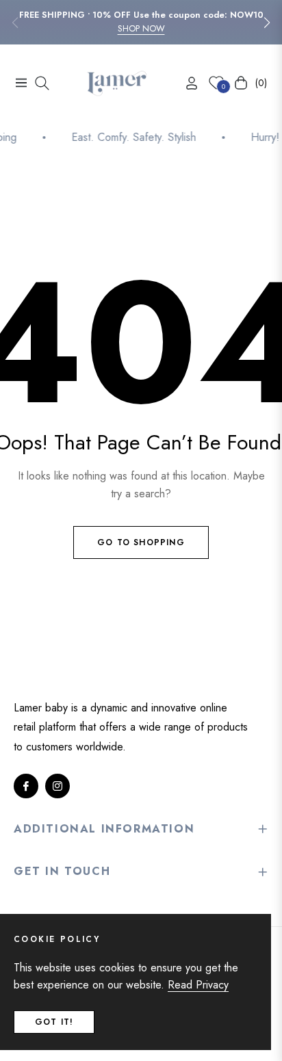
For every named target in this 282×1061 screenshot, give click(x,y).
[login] (186, 83)
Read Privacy (198, 985)
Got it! (54, 1022)
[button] (267, 23)
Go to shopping (141, 542)
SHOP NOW (141, 28)
